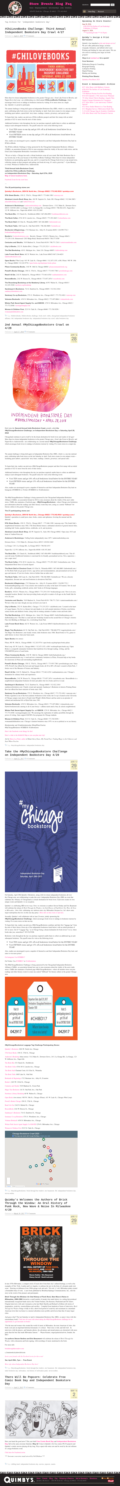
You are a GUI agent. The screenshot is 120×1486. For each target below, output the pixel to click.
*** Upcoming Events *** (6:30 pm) (95, 32)
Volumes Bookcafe (11, 1120)
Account (101, 11)
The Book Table (10, 1074)
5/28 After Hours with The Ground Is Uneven (97, 113)
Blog (59, 4)
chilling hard (15, 1464)
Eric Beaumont (49, 1191)
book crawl (42, 316)
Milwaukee (22, 1371)
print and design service (107, 43)
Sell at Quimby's (54, 8)
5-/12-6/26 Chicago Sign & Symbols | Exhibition (98, 111)
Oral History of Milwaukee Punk (37, 1371)
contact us (95, 58)
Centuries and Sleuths (12, 1086)
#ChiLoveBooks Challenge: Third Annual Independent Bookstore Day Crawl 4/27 (35, 30)
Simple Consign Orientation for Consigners (96, 100)
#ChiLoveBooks (16, 316)
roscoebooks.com (58, 278)
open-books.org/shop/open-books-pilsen (43, 263)
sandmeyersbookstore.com (13, 291)
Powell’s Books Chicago (13, 1101)
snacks (53, 1464)
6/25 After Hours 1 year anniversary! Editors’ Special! (97, 103)
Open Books (9, 1097)
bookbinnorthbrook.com (60, 214)
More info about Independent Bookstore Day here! (21, 1364)
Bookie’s (8, 1082)
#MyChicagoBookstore (18, 745)
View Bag (91, 11)
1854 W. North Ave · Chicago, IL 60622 (43, 11)
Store (34, 4)
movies (41, 1464)
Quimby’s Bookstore (12, 1049)
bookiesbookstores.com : (21, 236)
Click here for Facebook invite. (15, 1452)
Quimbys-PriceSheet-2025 (91, 79)
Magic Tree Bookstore (12, 1090)
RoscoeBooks (9, 1109)
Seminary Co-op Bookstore (14, 1116)
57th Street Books (11, 1053)
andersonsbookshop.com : (33, 205)
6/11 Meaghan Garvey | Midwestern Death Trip (98, 109)
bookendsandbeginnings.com (14, 232)
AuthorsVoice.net (29, 201)
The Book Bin (9, 1063)
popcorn (47, 1464)
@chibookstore (31, 961)
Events (47, 4)
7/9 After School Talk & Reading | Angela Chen (98, 98)
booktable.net (55, 226)
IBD (12, 318)
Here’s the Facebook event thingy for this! (19, 731)
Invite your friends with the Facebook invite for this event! (24, 1356)
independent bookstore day (23, 318)
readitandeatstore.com (59, 274)
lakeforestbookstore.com (13, 256)
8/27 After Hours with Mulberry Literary (96, 87)
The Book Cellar (10, 1067)
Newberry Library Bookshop (14, 1093)
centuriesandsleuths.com (68, 242)
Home (31, 8)
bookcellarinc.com (64, 218)
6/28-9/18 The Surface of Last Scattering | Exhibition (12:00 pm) (96, 27)
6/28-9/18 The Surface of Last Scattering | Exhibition (96, 90)
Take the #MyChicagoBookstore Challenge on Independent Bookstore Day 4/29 (36, 753)
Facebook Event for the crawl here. (16, 179)
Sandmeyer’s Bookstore (13, 1113)
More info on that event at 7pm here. (51, 912)
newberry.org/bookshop (23, 285)
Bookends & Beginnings (13, 1078)
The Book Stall (10, 1070)
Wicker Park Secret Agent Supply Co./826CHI (20, 1124)
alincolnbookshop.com (12, 201)
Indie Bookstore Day (62, 318)
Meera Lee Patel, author (18, 739)
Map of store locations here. (16, 176)
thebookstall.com (55, 222)
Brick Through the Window (35, 1191)
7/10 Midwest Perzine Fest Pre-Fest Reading (97, 93)
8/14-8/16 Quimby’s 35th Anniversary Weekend (98, 96)
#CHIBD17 (20, 961)
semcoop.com (58, 195)
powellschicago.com (65, 271)
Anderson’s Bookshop (12, 1057)
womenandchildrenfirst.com (14, 312)
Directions (68, 8)
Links (62, 8)
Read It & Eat (9, 1105)
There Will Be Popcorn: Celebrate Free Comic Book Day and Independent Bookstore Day (38, 1381)
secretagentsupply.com (22, 305)
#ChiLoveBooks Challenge (30, 316)
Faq (68, 4)
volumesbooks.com (66, 299)
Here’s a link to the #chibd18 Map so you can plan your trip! (25, 735)
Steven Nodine (9, 1193)
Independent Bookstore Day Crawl (44, 318)
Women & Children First (13, 1128)
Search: (85, 5)
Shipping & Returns (41, 8)
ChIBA (49, 316)
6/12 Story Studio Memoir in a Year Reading (97, 106)
